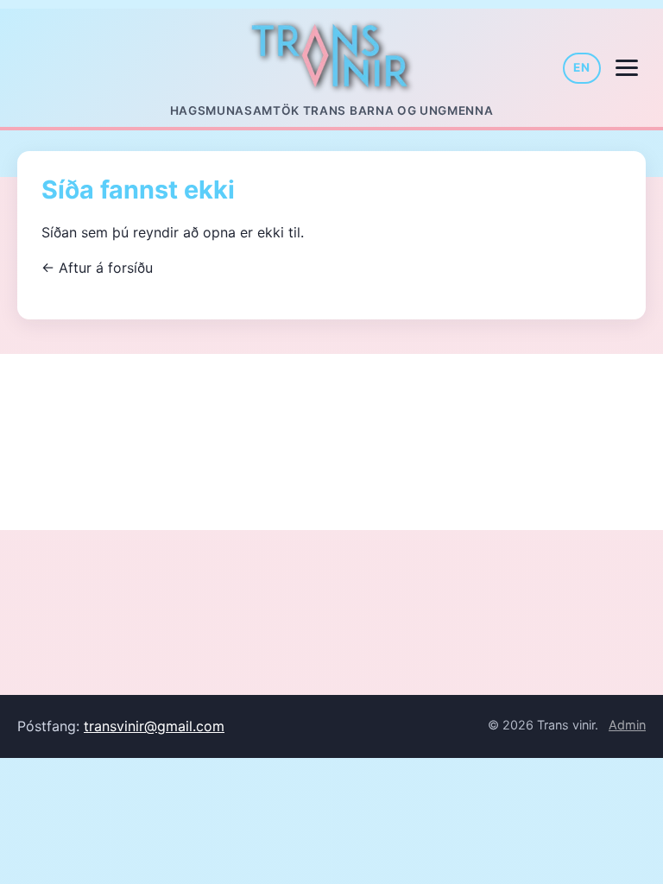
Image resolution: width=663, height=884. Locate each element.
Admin (627, 724)
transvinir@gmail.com (154, 726)
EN (581, 67)
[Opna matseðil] (627, 68)
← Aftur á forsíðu (97, 267)
